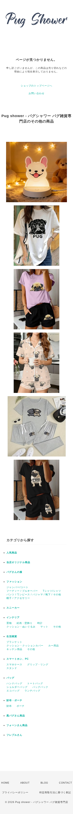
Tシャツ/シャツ (52, 590)
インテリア (13, 617)
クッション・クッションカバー (24, 645)
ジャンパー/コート (17, 587)
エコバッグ (13, 690)
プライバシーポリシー (15, 792)
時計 (40, 623)
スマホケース (14, 664)
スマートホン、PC (17, 658)
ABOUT (25, 782)
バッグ (10, 677)
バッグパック (40, 687)
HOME (5, 782)
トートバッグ (35, 683)
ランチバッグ (32, 690)
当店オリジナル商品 (18, 562)
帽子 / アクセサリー (18, 598)
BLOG (44, 782)
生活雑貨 (11, 636)
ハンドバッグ (14, 683)
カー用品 (53, 645)
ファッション (14, 581)
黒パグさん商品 (15, 715)
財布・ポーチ (14, 700)
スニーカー (13, 607)
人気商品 (11, 552)
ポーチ (21, 706)
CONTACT (65, 782)
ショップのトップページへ (36, 85)
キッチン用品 (14, 649)
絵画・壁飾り (24, 623)
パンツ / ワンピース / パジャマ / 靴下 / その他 (33, 594)
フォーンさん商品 (17, 725)
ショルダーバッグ (17, 687)
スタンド (11, 668)
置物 (9, 623)
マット (44, 626)
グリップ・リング (37, 664)
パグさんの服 (14, 572)
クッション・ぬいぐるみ (20, 626)
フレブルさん (14, 735)
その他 (57, 626)
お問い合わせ (36, 93)
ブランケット (14, 642)
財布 (9, 706)
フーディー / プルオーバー (22, 590)
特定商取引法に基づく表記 (55, 792)
